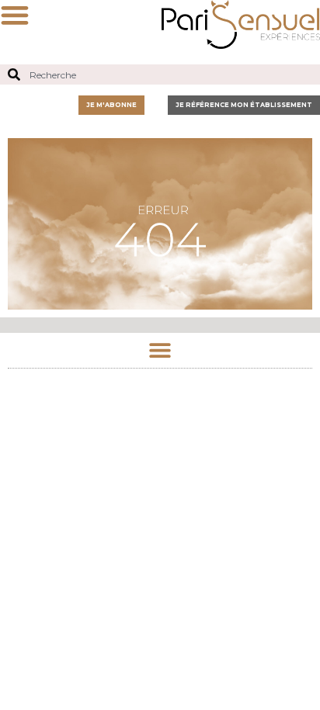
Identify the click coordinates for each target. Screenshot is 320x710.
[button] (160, 350)
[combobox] (160, 74)
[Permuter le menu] (15, 14)
